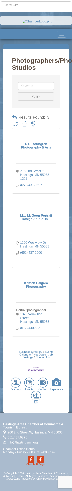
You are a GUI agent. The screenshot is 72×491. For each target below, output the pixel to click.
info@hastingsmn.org (22, 442)
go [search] (38, 96)
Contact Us (43, 357)
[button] (14, 117)
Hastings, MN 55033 (35, 432)
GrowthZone (13, 478)
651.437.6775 (17, 437)
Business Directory (30, 351)
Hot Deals (39, 354)
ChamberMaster (45, 478)
